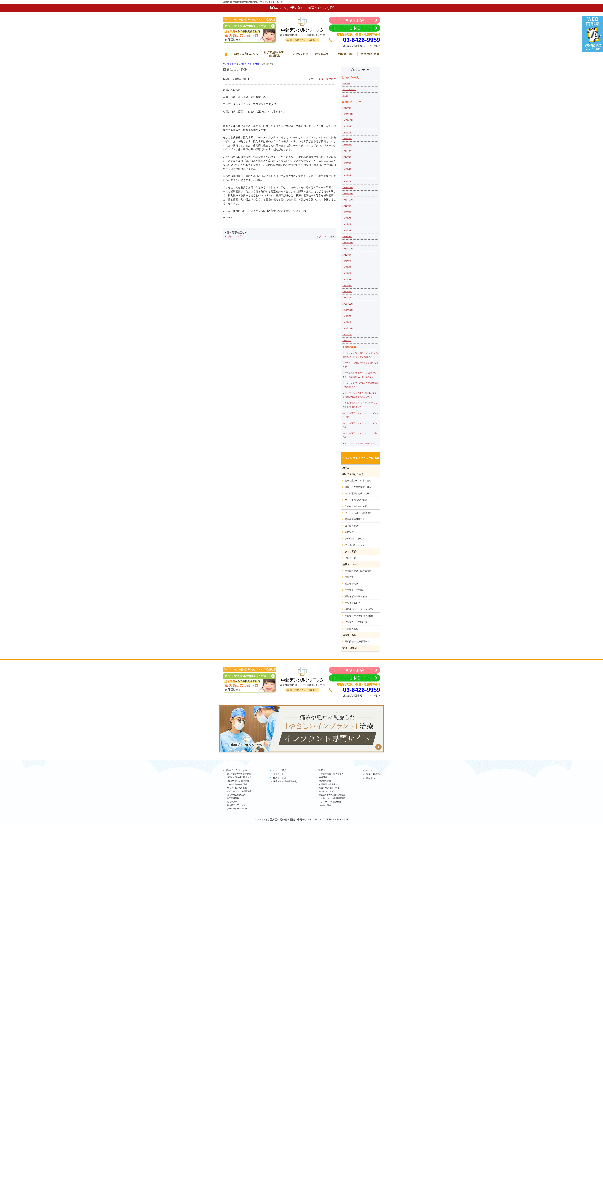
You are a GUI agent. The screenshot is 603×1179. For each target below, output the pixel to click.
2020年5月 (347, 273)
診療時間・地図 (369, 55)
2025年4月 (347, 151)
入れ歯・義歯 (351, 628)
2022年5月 (347, 224)
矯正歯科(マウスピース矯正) (359, 609)
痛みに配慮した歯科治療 (357, 493)
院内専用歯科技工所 (355, 519)
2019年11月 (347, 310)
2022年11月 (347, 194)
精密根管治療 (351, 583)
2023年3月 (347, 175)
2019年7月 (347, 316)
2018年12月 (347, 328)
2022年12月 (347, 188)
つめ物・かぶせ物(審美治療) (359, 615)
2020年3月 (347, 285)
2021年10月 (347, 249)
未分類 (345, 96)
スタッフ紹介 (301, 55)
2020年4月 (347, 279)
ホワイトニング (352, 603)
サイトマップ (373, 778)
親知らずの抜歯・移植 (356, 596)
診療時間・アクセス (355, 538)
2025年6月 (347, 139)
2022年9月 (347, 206)
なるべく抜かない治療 (356, 506)
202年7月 (346, 341)
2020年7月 (347, 261)
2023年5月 (347, 163)
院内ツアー (350, 532)
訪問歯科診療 (351, 525)
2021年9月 (347, 255)
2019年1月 (347, 322)
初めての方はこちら (246, 55)
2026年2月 (347, 108)
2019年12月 (347, 304)
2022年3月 (347, 230)
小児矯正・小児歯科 (355, 590)
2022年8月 (347, 212)
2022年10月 (347, 200)
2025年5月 (347, 145)
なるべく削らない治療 (356, 500)
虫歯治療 (349, 577)
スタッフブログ (327, 79)
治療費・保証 (346, 55)
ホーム (227, 55)
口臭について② (234, 236)
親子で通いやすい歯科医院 (276, 55)
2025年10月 (347, 120)
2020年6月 (347, 267)
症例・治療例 (349, 648)
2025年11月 (347, 114)
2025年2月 (347, 157)
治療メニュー (323, 55)
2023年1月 (347, 181)
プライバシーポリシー (356, 545)
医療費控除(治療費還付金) (358, 641)
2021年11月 (347, 243)
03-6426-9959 (361, 40)
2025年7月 (347, 132)
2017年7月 (347, 334)
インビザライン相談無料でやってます (358, 443)
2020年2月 (347, 292)
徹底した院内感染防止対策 (358, 487)
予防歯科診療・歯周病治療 (358, 570)
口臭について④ (324, 236)
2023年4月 (347, 169)
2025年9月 (347, 126)
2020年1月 (347, 298)
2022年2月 (347, 236)
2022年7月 (347, 218)
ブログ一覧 (350, 558)
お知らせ (346, 83)
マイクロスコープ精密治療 (358, 512)
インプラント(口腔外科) (356, 622)
